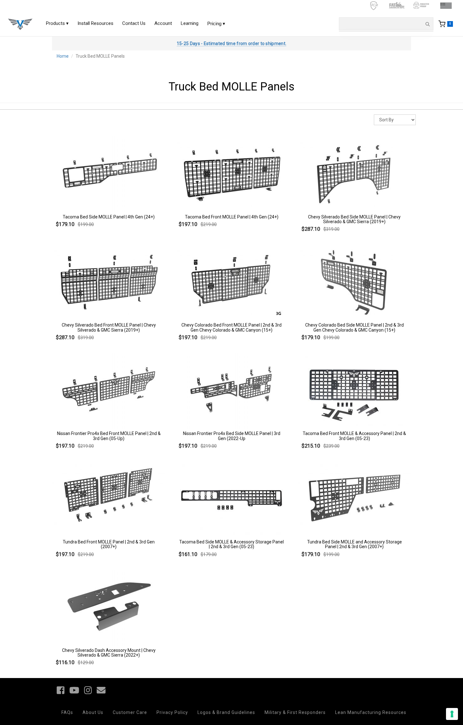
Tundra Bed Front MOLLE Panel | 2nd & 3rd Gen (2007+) (109, 544)
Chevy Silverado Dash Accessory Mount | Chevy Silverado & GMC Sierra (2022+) (109, 653)
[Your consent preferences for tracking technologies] (452, 714)
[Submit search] (427, 24)
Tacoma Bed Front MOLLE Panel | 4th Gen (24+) (231, 216)
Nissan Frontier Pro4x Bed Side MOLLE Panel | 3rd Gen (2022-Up (231, 436)
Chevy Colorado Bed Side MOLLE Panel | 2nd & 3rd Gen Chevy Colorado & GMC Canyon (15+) (354, 327)
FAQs (67, 712)
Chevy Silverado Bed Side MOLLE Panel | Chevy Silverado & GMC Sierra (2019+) (354, 219)
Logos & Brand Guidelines (226, 712)
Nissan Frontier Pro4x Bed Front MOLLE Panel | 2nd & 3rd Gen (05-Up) (109, 436)
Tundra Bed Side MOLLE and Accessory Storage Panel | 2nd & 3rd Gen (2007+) (354, 544)
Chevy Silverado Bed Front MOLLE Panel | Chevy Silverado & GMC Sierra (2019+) (109, 327)
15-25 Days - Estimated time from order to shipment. (231, 43)
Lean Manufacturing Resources (370, 712)
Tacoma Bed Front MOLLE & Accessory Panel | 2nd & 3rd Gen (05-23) (354, 436)
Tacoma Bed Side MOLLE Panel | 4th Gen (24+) (109, 216)
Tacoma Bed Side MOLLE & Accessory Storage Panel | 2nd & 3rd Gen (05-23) (231, 544)
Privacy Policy (172, 712)
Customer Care (130, 712)
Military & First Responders (295, 712)
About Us (93, 712)
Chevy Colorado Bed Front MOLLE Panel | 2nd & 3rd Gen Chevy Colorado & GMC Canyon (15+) (231, 327)
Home (63, 56)
